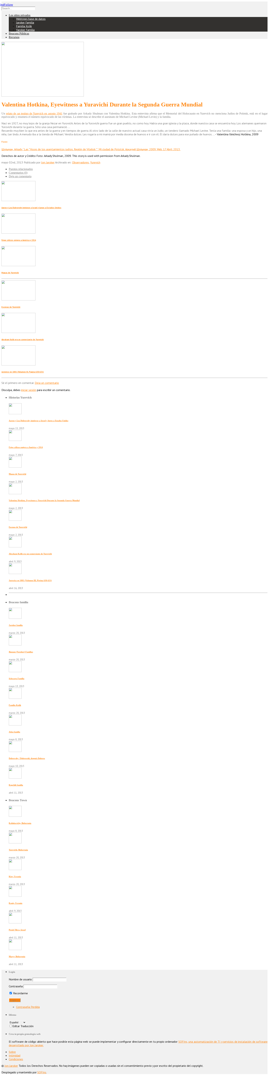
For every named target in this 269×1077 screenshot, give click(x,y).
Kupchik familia (16, 785)
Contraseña (16, 986)
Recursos (14, 37)
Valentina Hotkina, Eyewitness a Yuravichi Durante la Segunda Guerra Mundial (44, 500)
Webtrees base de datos (31, 19)
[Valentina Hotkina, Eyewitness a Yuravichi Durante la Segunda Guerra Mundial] (15, 493)
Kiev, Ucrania (15, 876)
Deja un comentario (20, 176)
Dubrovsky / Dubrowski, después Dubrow (27, 758)
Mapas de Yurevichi (10, 272)
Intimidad (14, 1055)
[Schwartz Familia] (15, 671)
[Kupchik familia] (15, 777)
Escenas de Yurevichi (10, 307)
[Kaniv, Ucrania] (15, 895)
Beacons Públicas (19, 33)
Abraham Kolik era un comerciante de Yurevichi (22, 339)
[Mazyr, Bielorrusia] (15, 949)
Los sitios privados (19, 15)
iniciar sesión (28, 390)
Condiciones (16, 1059)
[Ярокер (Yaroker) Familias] (15, 644)
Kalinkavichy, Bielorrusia (20, 823)
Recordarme (20, 993)
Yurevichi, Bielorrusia (18, 850)
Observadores (80, 162)
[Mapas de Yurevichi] (15, 466)
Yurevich (95, 162)
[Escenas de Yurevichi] (15, 519)
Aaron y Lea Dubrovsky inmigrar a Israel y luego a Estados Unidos (31, 207)
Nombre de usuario (20, 979)
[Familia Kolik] (15, 697)
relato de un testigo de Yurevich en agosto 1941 (34, 113)
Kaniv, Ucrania (15, 903)
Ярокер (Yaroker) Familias (21, 652)
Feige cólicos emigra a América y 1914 (18, 240)
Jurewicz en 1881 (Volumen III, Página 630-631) (22, 372)
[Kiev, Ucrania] (15, 869)
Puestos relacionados (21, 169)
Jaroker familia (25, 22)
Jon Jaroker (48, 162)
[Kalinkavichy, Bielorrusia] (15, 815)
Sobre (12, 1052)
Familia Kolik (24, 26)
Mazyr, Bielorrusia (17, 956)
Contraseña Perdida (28, 1007)
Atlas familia (14, 732)
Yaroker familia (25, 30)
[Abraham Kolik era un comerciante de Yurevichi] (15, 546)
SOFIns (41, 1072)
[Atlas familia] (15, 724)
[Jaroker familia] (15, 617)
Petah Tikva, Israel (17, 930)
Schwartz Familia (16, 678)
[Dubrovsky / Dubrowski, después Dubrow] (15, 751)
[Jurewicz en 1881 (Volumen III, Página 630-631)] (15, 573)
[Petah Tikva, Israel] (15, 922)
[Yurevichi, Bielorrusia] (15, 842)
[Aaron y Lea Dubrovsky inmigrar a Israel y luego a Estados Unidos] (15, 413)
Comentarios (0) (18, 172)
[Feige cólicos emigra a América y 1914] (15, 440)
